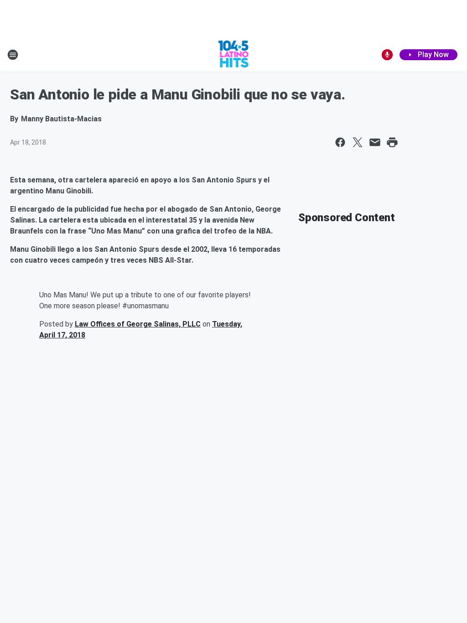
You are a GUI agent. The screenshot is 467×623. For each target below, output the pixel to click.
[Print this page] (392, 142)
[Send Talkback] (387, 54)
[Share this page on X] (357, 142)
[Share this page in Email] (374, 142)
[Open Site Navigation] (12, 54)
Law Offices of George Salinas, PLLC (138, 324)
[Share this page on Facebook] (340, 142)
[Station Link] (233, 54)
